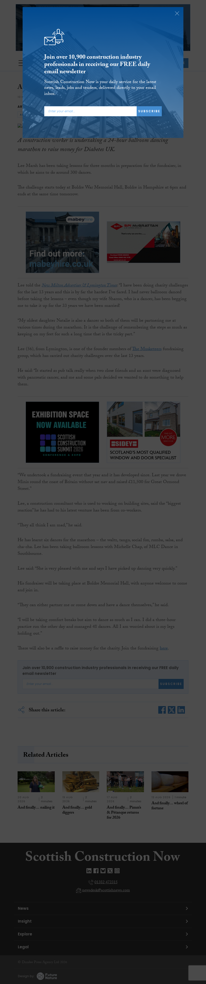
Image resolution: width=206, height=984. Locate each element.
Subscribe (149, 111)
